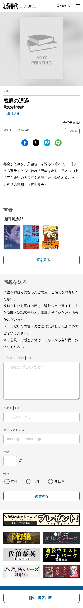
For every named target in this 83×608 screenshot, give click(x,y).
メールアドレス (13, 430)
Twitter (36, 142)
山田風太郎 (11, 113)
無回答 (59, 481)
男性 (14, 481)
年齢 (6, 452)
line (58, 142)
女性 (36, 481)
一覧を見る (41, 260)
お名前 (7, 408)
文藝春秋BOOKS (19, 6)
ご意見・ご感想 (13, 358)
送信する (41, 496)
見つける (63, 6)
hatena (47, 142)
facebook (24, 142)
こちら (49, 340)
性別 (6, 474)
